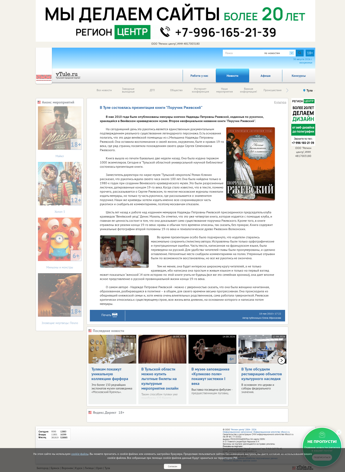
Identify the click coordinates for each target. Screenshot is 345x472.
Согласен (172, 466)
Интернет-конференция (200, 90)
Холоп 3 (68, 205)
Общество (176, 90)
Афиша (266, 76)
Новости (232, 76)
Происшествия (273, 90)
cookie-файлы (79, 454)
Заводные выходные (128, 90)
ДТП (152, 90)
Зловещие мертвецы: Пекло (61, 316)
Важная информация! (248, 90)
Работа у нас (199, 76)
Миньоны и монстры (62, 260)
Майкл (68, 149)
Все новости (104, 90)
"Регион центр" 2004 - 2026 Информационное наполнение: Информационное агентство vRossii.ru (256, 430)
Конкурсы (299, 76)
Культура (280, 102)
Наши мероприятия (224, 90)
